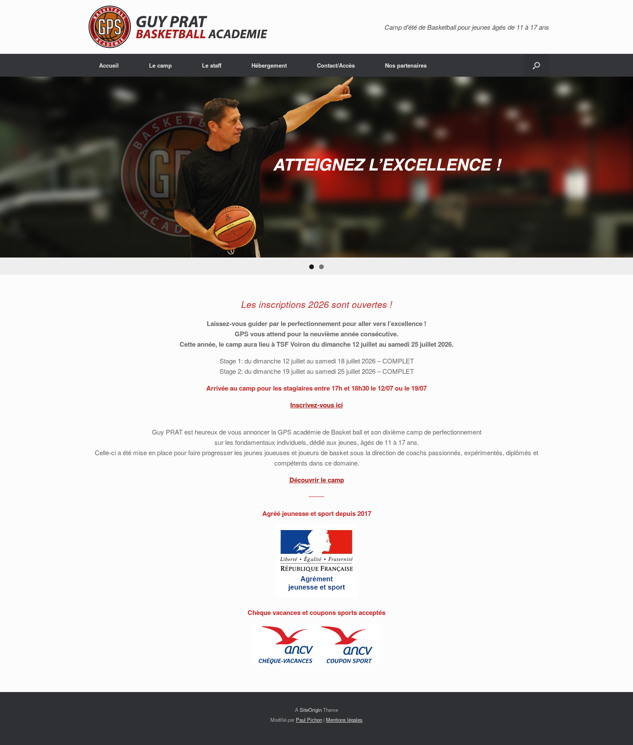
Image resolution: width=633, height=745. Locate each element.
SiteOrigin (311, 709)
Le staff (211, 65)
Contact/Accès (336, 65)
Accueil (109, 65)
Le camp (160, 65)
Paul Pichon (309, 719)
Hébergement (269, 65)
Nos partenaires (406, 65)
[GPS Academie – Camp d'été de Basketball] (184, 27)
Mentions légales (344, 719)
